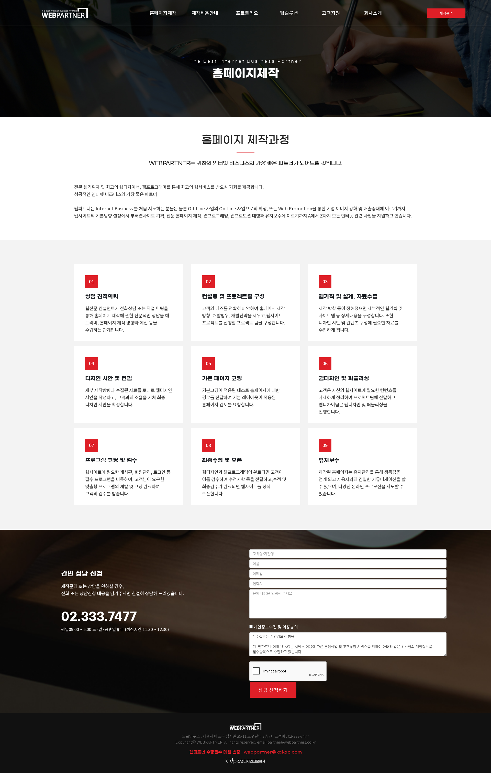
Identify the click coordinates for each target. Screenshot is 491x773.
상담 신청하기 (273, 689)
